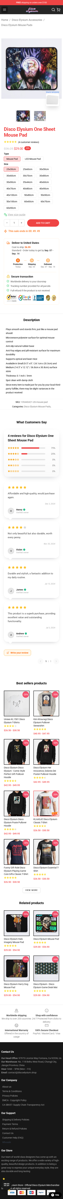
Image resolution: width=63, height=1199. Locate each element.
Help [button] (57, 1195)
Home (4, 19)
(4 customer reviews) (28, 142)
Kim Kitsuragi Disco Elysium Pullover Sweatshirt (43, 722)
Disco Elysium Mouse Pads (16, 25)
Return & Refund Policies (14, 1128)
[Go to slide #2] (40, 116)
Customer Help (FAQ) (12, 1137)
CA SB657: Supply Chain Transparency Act (23, 1104)
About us (6, 1086)
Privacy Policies (10, 1095)
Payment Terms (10, 1124)
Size (6, 164)
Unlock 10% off (6, 1184)
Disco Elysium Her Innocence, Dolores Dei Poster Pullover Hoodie (44, 770)
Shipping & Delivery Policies (15, 1119)
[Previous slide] (6, 68)
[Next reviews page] (56, 661)
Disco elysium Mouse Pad (46, 939)
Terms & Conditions (12, 1091)
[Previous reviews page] (40, 661)
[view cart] (58, 10)
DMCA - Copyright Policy (14, 1100)
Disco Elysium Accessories (27, 19)
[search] (53, 10)
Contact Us (7, 1133)
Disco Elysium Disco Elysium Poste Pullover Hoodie (15, 822)
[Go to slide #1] (23, 116)
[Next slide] (56, 68)
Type (6, 153)
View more (31, 890)
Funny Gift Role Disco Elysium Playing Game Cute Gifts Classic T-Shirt (16, 870)
